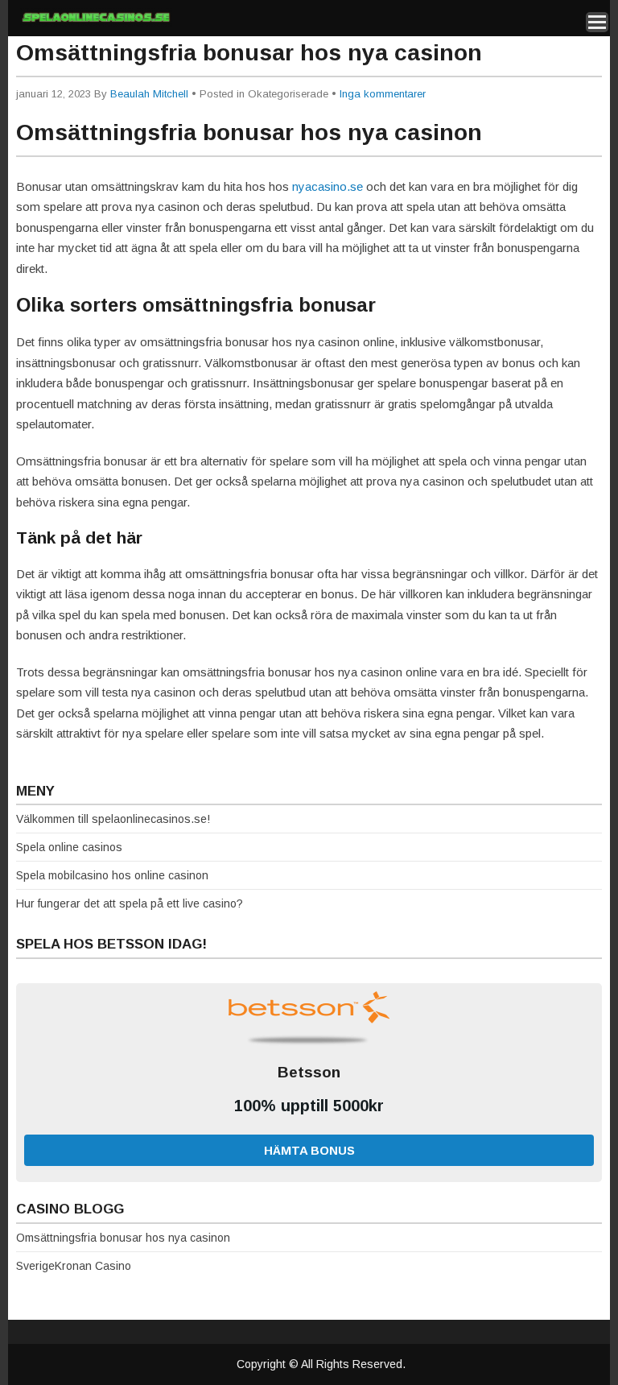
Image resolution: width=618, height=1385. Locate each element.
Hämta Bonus (309, 1150)
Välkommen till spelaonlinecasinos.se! (113, 818)
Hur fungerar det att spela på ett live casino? (129, 903)
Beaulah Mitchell (149, 94)
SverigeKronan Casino (73, 1265)
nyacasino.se (327, 186)
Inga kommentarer (383, 94)
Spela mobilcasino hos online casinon (112, 875)
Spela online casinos (69, 847)
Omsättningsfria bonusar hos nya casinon (123, 1237)
